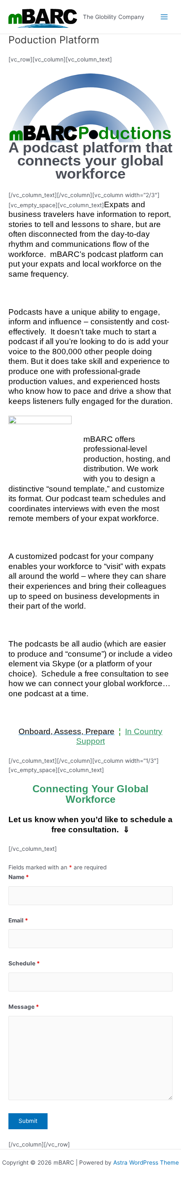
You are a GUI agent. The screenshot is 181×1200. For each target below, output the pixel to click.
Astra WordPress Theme (146, 1162)
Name (18, 877)
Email (18, 920)
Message (23, 1006)
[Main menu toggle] (164, 17)
